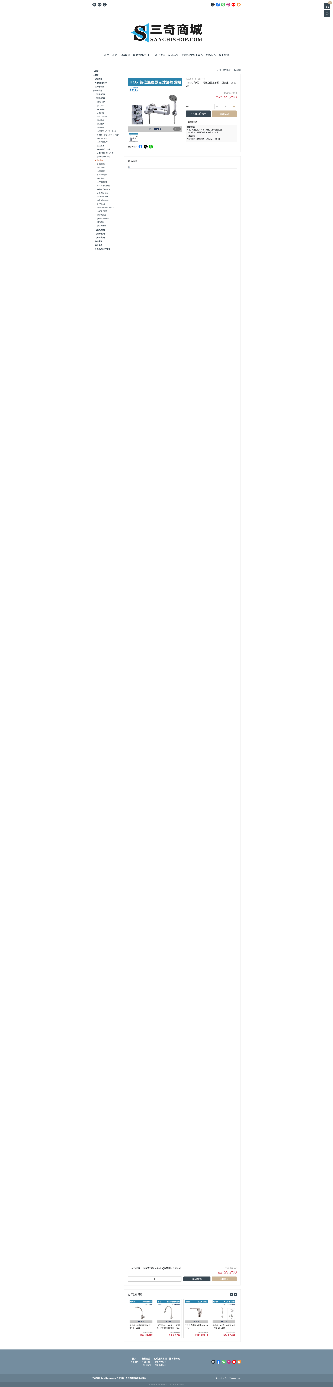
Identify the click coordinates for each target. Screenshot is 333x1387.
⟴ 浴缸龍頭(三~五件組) (105, 208)
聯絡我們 (134, 1362)
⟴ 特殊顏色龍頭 (102, 193)
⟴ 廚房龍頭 (101, 171)
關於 (134, 1359)
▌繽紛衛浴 (100, 120)
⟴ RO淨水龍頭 (102, 197)
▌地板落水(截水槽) (103, 157)
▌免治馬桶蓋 (101, 215)
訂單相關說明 (146, 1365)
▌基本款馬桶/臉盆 (103, 218)
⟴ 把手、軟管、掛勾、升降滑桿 (108, 135)
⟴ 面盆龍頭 (101, 164)
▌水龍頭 (100, 160)
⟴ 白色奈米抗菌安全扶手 (106, 153)
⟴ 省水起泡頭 (102, 138)
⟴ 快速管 (100, 113)
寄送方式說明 (160, 1362)
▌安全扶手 (100, 146)
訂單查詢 (146, 1362)
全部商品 (146, 1359)
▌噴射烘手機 (101, 226)
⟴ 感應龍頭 (101, 178)
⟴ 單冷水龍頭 (102, 175)
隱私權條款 (174, 1359)
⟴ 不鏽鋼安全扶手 (103, 149)
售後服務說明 (160, 1365)
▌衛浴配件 (100, 124)
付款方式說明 (160, 1359)
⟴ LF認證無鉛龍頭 (103, 186)
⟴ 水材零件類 (102, 117)
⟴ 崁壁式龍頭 (102, 211)
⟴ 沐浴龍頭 (101, 168)
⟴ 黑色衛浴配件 (102, 142)
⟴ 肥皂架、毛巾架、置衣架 (106, 131)
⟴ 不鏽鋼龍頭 (102, 182)
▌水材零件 (100, 106)
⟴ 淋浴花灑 (101, 204)
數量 (188, 106)
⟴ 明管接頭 (101, 109)
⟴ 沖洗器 (100, 128)
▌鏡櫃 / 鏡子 (101, 102)
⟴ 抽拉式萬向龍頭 (103, 189)
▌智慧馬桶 (100, 222)
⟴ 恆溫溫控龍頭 (102, 200)
